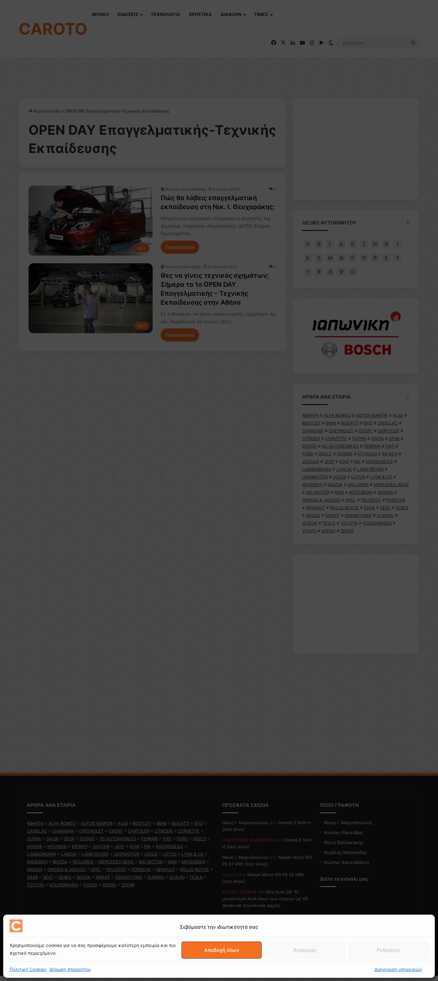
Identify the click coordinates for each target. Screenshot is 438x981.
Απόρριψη (304, 950)
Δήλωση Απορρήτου (70, 969)
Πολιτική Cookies (28, 969)
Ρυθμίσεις (388, 950)
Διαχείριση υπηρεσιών (398, 969)
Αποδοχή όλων (221, 950)
